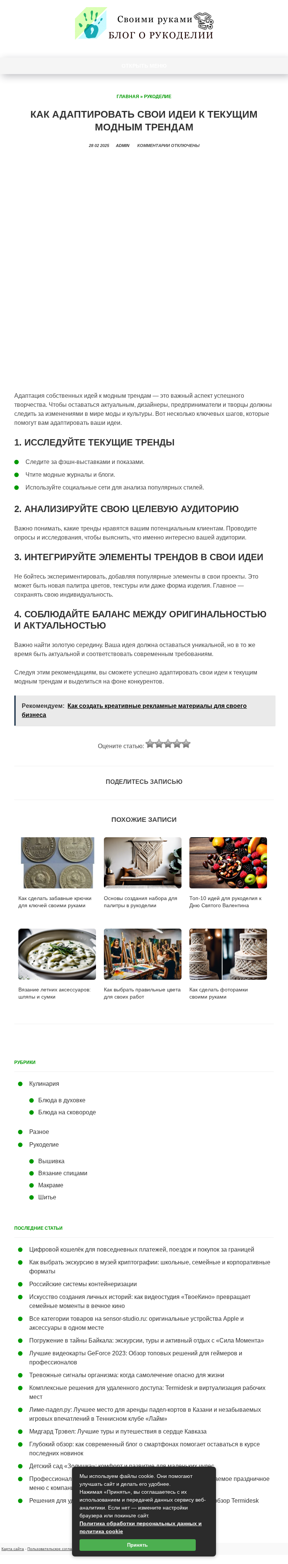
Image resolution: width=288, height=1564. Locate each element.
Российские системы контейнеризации (83, 1284)
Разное (39, 1132)
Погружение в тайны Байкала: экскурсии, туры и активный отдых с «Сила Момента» (146, 1340)
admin (122, 145)
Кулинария (44, 1084)
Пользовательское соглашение (55, 1549)
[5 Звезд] (186, 743)
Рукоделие (157, 96)
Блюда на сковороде (67, 1112)
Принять (137, 1545)
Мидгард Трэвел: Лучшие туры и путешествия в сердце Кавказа (118, 1431)
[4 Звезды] (177, 743)
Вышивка (51, 1161)
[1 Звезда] (150, 743)
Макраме (50, 1185)
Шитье (47, 1197)
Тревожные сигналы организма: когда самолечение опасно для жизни (126, 1375)
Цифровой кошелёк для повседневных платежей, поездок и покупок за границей (141, 1249)
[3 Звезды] (168, 743)
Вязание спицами (62, 1173)
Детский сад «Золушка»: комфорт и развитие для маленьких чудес (121, 1466)
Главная (128, 96)
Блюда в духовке (62, 1100)
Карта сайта (13, 1549)
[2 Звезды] (159, 743)
